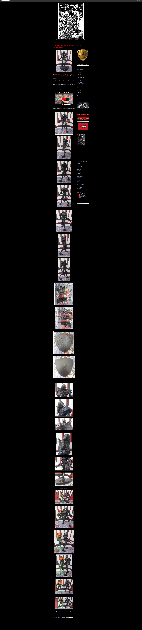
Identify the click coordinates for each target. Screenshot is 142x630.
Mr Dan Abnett (79, 165)
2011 (79, 95)
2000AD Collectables (80, 184)
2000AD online (79, 163)
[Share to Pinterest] (72, 617)
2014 (79, 90)
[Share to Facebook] (70, 617)
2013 (79, 92)
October (80, 78)
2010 (79, 97)
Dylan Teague (79, 177)
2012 (79, 93)
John (84, 193)
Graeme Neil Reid (80, 176)
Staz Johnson (79, 170)
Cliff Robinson (79, 166)
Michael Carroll (79, 167)
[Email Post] (66, 617)
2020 (79, 71)
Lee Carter (78, 179)
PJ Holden (78, 173)
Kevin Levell (79, 169)
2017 (79, 75)
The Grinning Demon (80, 188)
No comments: (62, 617)
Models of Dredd (80, 183)
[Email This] (67, 617)
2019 (79, 72)
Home (64, 621)
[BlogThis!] (68, 617)
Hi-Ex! (78, 181)
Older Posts (73, 621)
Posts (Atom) (59, 624)
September (81, 80)
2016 (79, 87)
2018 (79, 74)
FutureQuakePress (80, 185)
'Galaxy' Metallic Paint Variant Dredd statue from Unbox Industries (63, 46)
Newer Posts (55, 621)
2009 (79, 98)
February (80, 82)
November (81, 77)
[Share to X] (69, 617)
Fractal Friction (79, 187)
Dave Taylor (79, 180)
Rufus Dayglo (79, 172)
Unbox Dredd (70, 80)
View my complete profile (84, 196)
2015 (79, 88)
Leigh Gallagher (79, 174)
